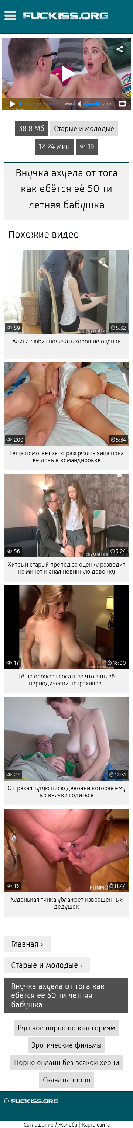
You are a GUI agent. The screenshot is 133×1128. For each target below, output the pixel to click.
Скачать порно (67, 1080)
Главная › (27, 944)
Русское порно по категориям (66, 1028)
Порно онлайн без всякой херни (66, 1062)
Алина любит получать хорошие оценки (66, 341)
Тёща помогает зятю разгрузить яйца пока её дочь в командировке (66, 457)
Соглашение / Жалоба (50, 1124)
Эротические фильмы (66, 1045)
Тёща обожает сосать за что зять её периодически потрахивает (66, 680)
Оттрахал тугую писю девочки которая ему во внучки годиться (66, 792)
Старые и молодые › (47, 965)
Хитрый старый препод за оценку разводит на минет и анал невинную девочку (66, 568)
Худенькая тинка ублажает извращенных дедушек (66, 903)
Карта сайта (96, 1124)
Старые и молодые (84, 128)
